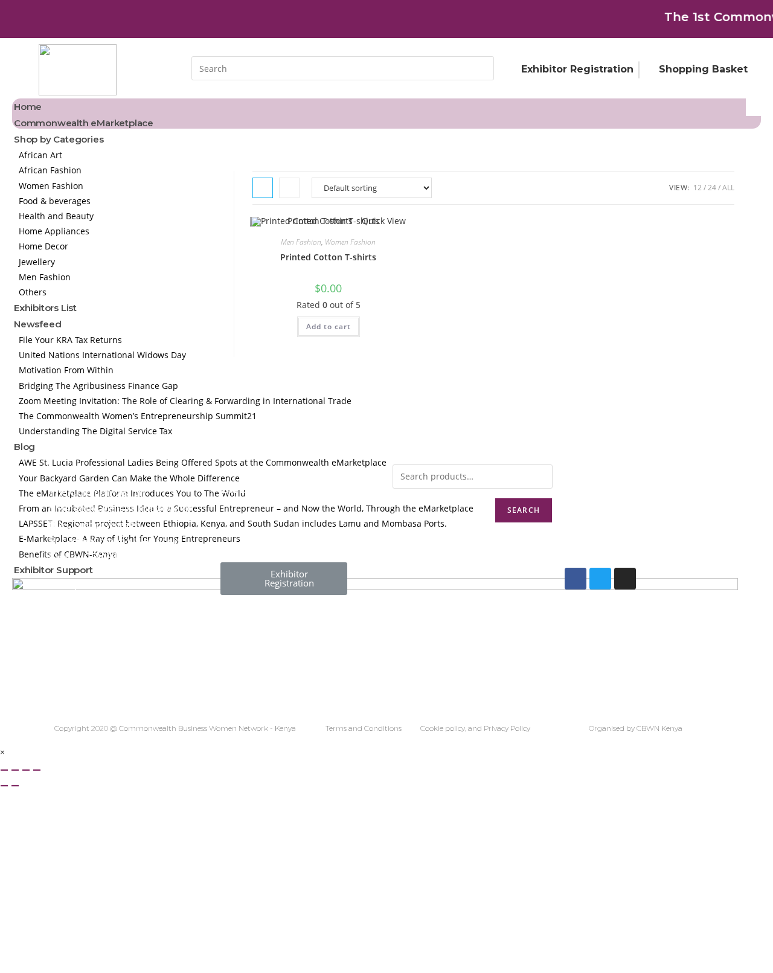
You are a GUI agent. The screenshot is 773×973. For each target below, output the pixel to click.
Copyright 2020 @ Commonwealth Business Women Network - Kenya (175, 728)
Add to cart (328, 326)
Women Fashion (350, 242)
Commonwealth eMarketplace (83, 123)
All (728, 187)
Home (28, 106)
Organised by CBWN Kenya (635, 728)
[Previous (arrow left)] (4, 786)
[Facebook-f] (575, 578)
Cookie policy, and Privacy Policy (475, 728)
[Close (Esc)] (4, 770)
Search (523, 510)
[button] (283, 578)
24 (712, 187)
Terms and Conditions (364, 728)
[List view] (289, 188)
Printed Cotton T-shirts (328, 257)
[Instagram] (625, 578)
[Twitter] (600, 578)
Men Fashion (301, 242)
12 (697, 187)
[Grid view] (262, 188)
